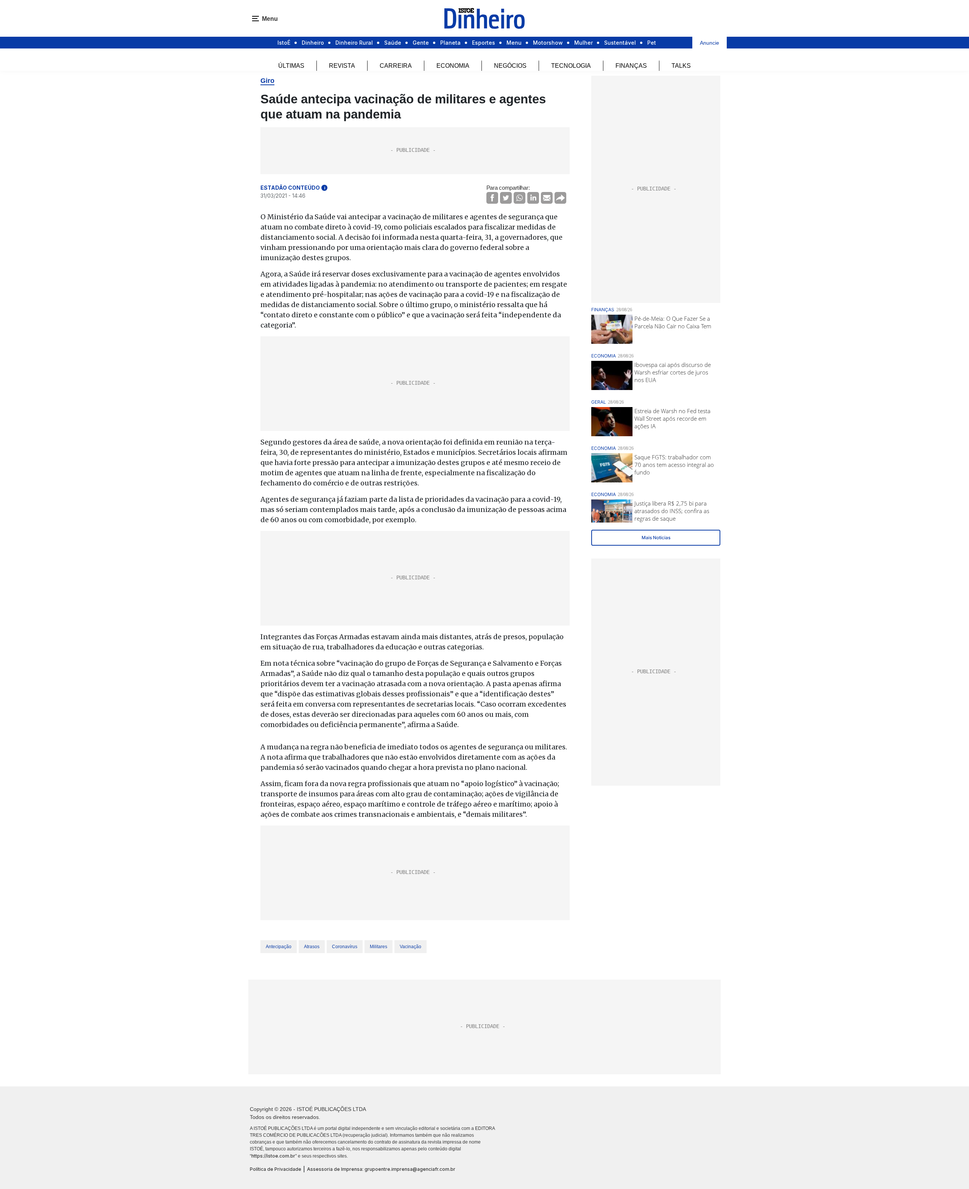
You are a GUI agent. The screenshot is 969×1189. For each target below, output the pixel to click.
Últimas (291, 65)
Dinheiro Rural (354, 42)
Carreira (396, 65)
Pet (651, 42)
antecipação (278, 946)
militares (378, 946)
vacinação (410, 946)
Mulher (583, 42)
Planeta (450, 42)
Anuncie (709, 43)
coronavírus (344, 946)
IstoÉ (283, 42)
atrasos (311, 946)
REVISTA (342, 65)
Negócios (510, 65)
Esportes (483, 42)
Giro (267, 80)
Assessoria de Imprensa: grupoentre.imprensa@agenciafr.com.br (381, 1169)
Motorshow (548, 42)
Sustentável (620, 42)
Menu (514, 42)
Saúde (392, 42)
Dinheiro (313, 42)
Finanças (631, 65)
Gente (421, 42)
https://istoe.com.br (273, 1156)
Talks (681, 65)
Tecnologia (571, 65)
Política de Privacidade (275, 1169)
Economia (452, 65)
